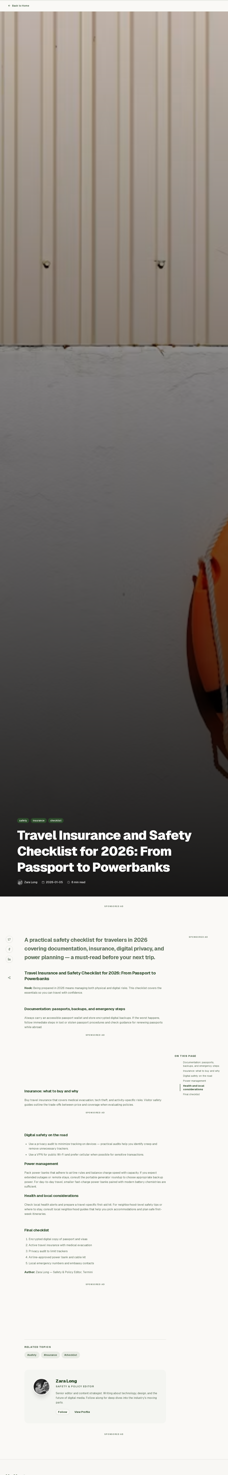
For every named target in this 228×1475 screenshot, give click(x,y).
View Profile (82, 1412)
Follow (62, 1412)
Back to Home (20, 5)
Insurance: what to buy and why (201, 1070)
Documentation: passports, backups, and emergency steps (201, 1064)
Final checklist (191, 1094)
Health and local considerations (193, 1087)
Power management (194, 1080)
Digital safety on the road (197, 1075)
